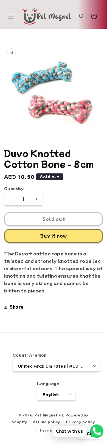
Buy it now (53, 235)
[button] (11, 16)
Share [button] (17, 306)
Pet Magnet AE (49, 415)
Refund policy (46, 421)
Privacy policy (80, 421)
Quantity (14, 188)
